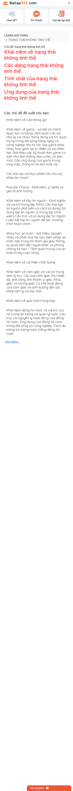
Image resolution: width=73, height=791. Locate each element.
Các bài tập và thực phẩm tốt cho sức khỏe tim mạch (34, 176)
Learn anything (16, 35)
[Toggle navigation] (69, 3)
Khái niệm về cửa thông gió (26, 120)
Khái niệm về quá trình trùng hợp (30, 301)
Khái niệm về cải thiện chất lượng (30, 262)
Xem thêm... (12, 341)
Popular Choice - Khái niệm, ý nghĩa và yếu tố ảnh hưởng (34, 189)
